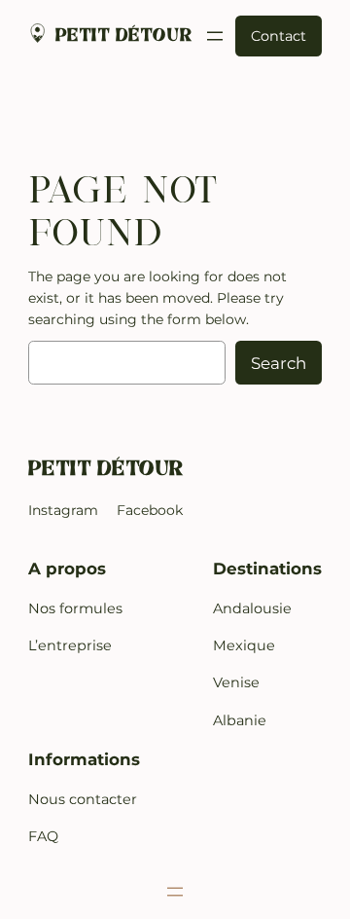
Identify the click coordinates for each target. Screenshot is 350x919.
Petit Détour (124, 35)
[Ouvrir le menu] (215, 36)
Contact (278, 36)
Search (278, 363)
